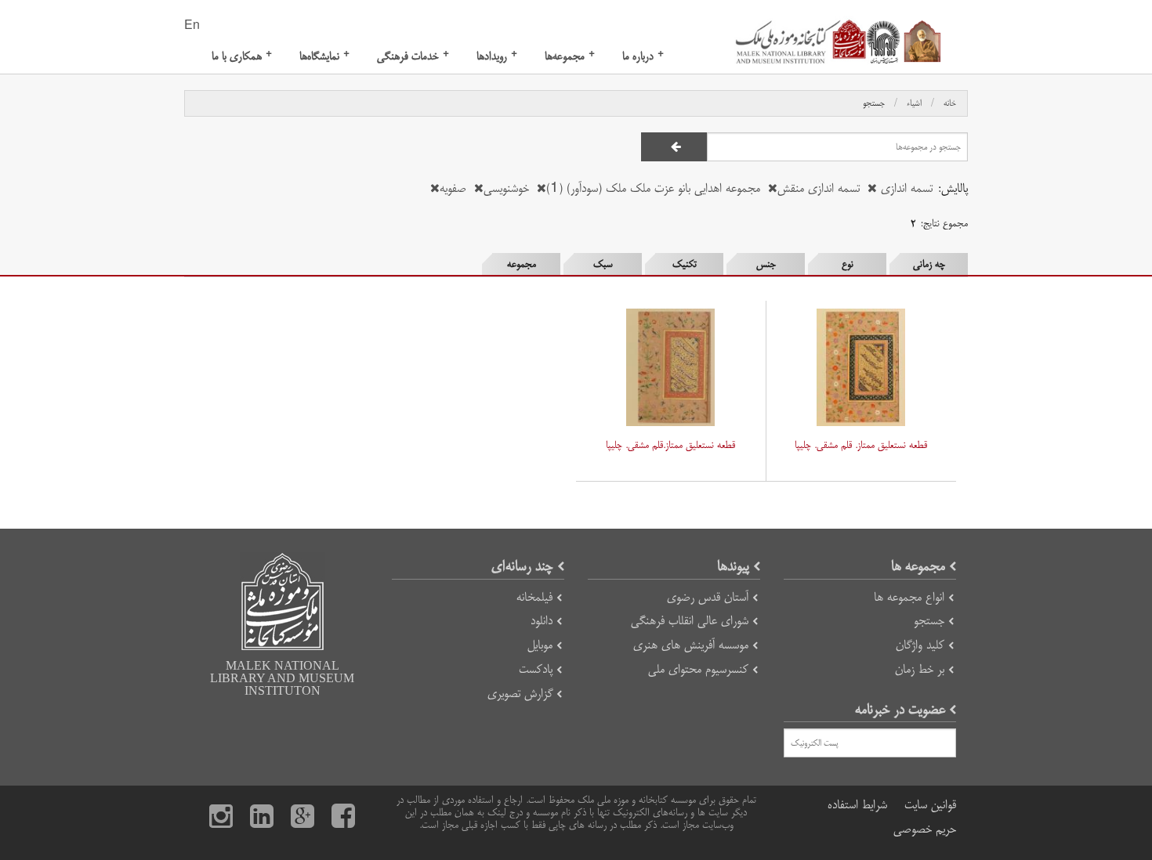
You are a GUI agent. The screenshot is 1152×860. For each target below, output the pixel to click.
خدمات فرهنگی (413, 56)
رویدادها (496, 56)
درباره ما (643, 56)
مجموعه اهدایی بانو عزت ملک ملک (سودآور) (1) (653, 188)
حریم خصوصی (924, 829)
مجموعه (521, 264)
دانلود (541, 620)
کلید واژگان (920, 645)
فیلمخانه (534, 597)
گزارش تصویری (519, 693)
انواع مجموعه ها (909, 597)
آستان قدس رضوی (707, 597)
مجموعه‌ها (570, 56)
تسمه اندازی (905, 188)
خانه (950, 103)
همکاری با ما (242, 56)
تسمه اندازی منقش (818, 188)
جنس (766, 264)
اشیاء (914, 103)
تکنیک (684, 264)
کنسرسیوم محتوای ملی (698, 669)
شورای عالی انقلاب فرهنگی (689, 620)
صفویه (453, 188)
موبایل (539, 645)
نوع (847, 264)
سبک (603, 264)
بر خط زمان (919, 669)
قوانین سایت (930, 804)
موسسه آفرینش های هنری (690, 645)
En (192, 25)
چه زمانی (929, 264)
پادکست (535, 669)
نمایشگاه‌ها (324, 56)
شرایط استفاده (857, 804)
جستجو (874, 103)
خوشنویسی (506, 188)
